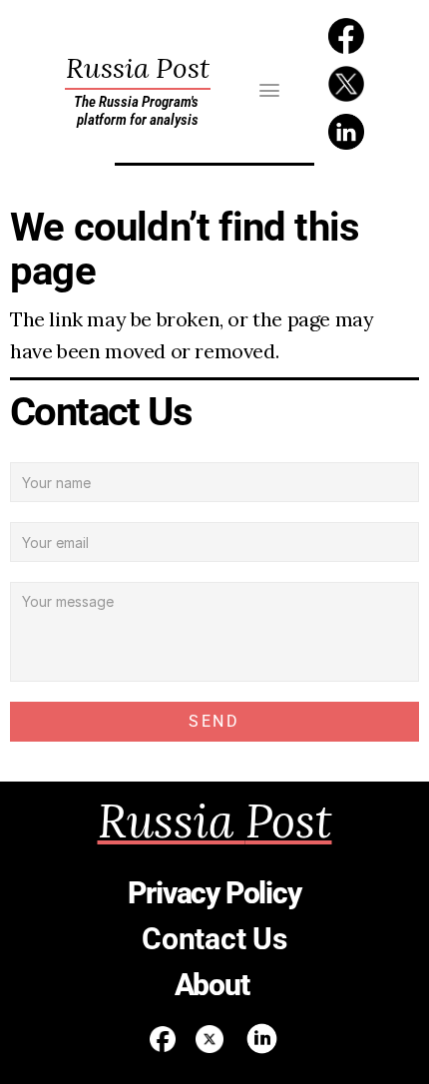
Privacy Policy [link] (214, 892)
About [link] (215, 984)
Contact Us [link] (214, 938)
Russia (138, 68)
